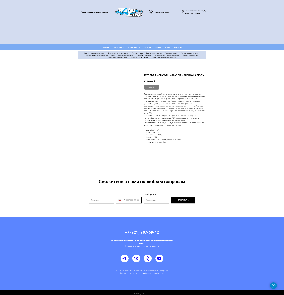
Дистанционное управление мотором (167, 55)
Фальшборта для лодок (143, 55)
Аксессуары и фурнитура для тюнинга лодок (100, 55)
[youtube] (159, 258)
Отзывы (158, 47)
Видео (167, 47)
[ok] (148, 258)
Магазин (147, 47)
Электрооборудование (125, 55)
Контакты (178, 47)
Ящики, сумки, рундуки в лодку (117, 57)
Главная (106, 47)
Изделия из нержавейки (154, 53)
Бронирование (134, 47)
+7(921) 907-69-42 (161, 12)
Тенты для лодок (137, 53)
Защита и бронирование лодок (94, 53)
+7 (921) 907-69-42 (142, 232)
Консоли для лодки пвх (190, 55)
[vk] (136, 258)
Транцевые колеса (171, 53)
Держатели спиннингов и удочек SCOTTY (165, 57)
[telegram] (125, 258)
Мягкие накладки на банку (189, 53)
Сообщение (150, 194)
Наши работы (118, 47)
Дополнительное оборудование (118, 53)
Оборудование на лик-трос (139, 57)
